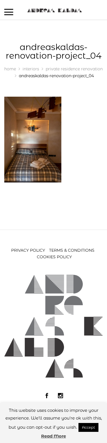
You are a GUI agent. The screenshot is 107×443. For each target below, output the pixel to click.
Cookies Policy (54, 256)
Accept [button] (88, 427)
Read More (53, 436)
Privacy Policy (28, 250)
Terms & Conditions (71, 250)
